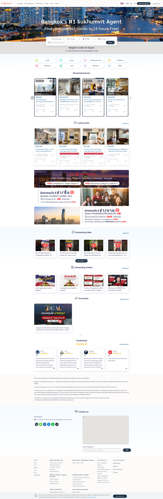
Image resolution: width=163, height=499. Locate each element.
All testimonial (124, 344)
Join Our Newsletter (88, 447)
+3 (57, 424)
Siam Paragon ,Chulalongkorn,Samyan (83, 460)
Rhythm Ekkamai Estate (79, 481)
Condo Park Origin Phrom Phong (81, 477)
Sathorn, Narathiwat (56, 489)
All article (125, 268)
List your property (144, 3)
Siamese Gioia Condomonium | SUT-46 (116, 100)
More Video (80, 261)
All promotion (124, 299)
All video (125, 233)
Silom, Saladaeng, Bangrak (80, 489)
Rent (35, 465)
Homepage (20, 3)
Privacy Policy (116, 463)
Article (51, 3)
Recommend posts (28, 3)
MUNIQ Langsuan (54, 483)
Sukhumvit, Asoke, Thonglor (81, 474)
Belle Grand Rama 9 (55, 465)
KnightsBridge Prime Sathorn (57, 492)
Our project (37, 475)
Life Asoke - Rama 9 (55, 467)
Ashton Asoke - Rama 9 (56, 462)
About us (115, 466)
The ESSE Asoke (77, 479)
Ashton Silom (76, 492)
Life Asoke (52, 469)
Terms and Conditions (119, 460)
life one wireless (54, 481)
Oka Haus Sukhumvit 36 (79, 486)
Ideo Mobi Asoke (54, 471)
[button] (160, 24)
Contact (57, 3)
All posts (125, 123)
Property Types (38, 3)
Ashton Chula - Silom (78, 462)
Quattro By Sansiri (77, 484)
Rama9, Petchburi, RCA (56, 460)
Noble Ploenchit (54, 479)
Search (110, 42)
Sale (35, 462)
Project (46, 3)
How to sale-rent (117, 469)
